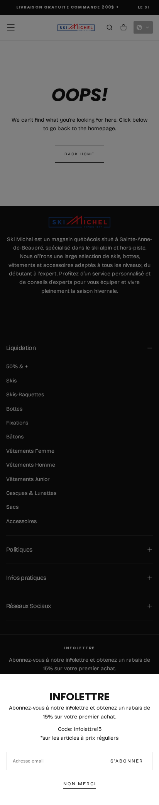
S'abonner (126, 761)
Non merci (79, 783)
